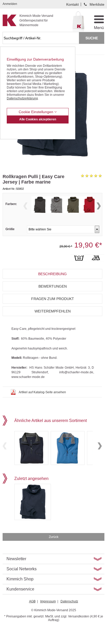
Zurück (53, 537)
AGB (32, 601)
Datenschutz (69, 601)
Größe (10, 229)
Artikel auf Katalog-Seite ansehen (42, 392)
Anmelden (10, 4)
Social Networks (21, 569)
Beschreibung (52, 274)
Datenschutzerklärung (22, 98)
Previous (25, 205)
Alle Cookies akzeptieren (37, 119)
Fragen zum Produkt (52, 299)
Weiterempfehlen (53, 311)
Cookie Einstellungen (36, 112)
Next (99, 205)
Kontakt (72, 4)
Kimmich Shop (20, 579)
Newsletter (16, 559)
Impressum (48, 601)
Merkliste (97, 4)
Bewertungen (52, 286)
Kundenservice (20, 589)
